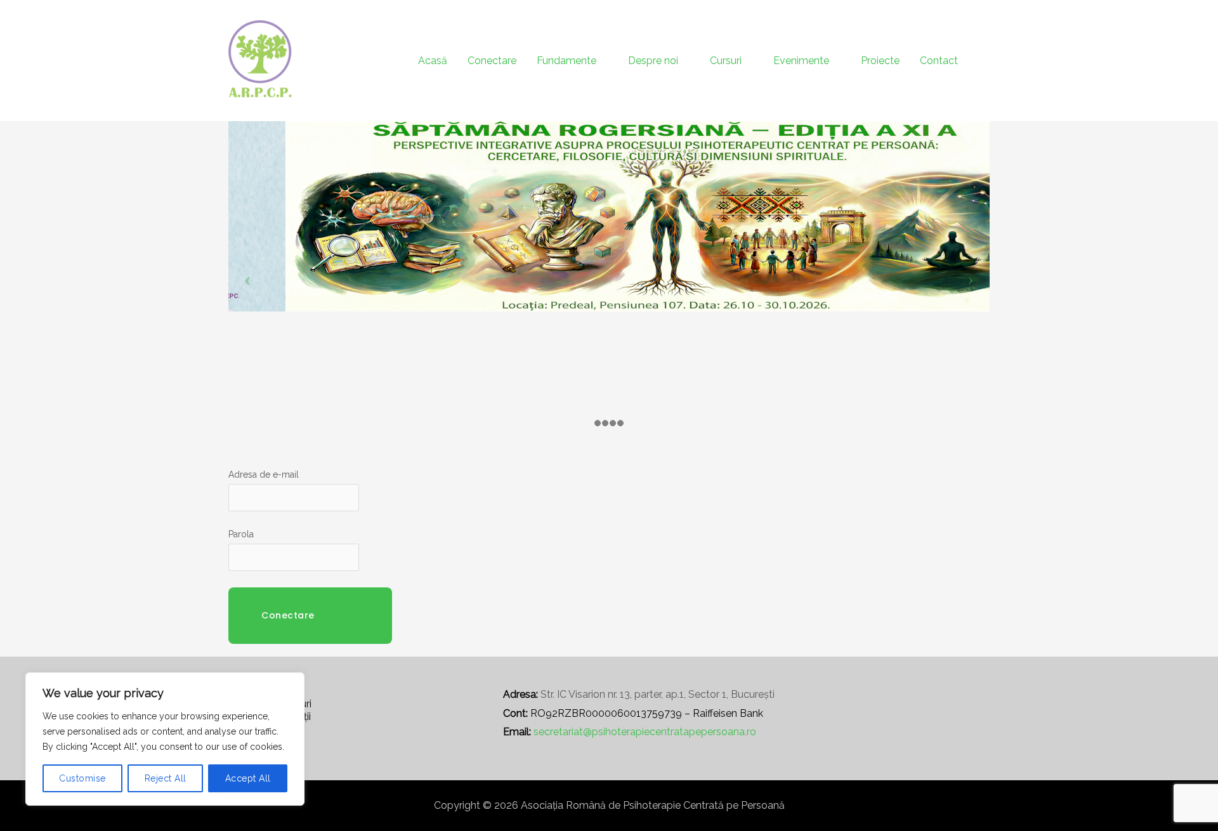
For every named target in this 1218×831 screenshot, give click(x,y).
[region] (164, 739)
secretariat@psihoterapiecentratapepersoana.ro (645, 732)
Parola (241, 534)
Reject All (166, 778)
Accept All (248, 778)
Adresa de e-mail (263, 474)
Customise (82, 778)
